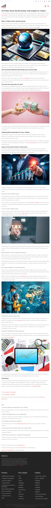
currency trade (43, 17)
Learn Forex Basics (6, 480)
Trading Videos (6, 483)
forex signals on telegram (9, 394)
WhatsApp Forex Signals (8, 476)
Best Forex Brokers (6, 491)
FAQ (3, 498)
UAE (20, 492)
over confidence (25, 78)
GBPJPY (38, 492)
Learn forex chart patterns (8, 450)
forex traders (4, 15)
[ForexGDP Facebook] (40, 2)
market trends (25, 213)
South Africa (22, 489)
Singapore (21, 483)
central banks (23, 276)
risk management (10, 337)
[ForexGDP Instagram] (42, 2)
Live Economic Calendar (42, 498)
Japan (20, 480)
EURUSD (38, 480)
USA (20, 478)
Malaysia (21, 487)
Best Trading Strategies (8, 489)
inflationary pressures (22, 423)
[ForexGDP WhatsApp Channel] (33, 2)
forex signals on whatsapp (9, 392)
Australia (21, 494)
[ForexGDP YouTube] (44, 2)
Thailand (21, 485)
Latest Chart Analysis (41, 476)
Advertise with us (6, 495)
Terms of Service (6, 493)
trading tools (20, 320)
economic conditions (34, 202)
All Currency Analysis (41, 494)
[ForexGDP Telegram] (35, 2)
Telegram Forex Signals (8, 478)
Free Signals (18, 465)
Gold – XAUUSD (40, 478)
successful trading (31, 142)
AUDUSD (38, 489)
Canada (21, 496)
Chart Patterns (39, 496)
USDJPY (38, 485)
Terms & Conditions (41, 505)
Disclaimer (27, 505)
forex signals (20, 445)
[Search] (48, 6)
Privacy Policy (33, 505)
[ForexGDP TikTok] (38, 2)
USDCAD (38, 487)
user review (22, 447)
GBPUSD (38, 483)
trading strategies (37, 386)
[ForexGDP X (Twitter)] (46, 2)
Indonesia (21, 498)
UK (19, 476)
